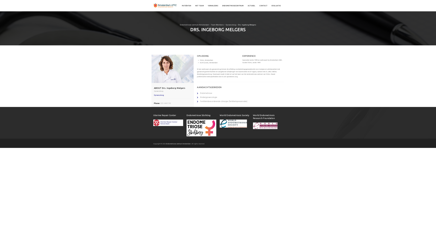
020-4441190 (166, 103)
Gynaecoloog (159, 95)
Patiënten (186, 6)
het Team (199, 6)
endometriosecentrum (233, 6)
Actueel (251, 6)
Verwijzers (213, 6)
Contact (263, 6)
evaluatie (276, 6)
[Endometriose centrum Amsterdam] (165, 5)
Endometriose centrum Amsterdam (178, 144)
